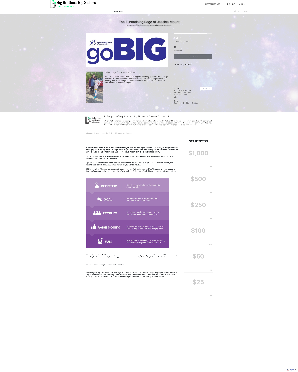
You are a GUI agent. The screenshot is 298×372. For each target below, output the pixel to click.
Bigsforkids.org (212, 4)
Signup (232, 4)
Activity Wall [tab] (107, 133)
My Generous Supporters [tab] (124, 133)
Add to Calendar (206, 89)
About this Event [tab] (92, 133)
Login (243, 4)
